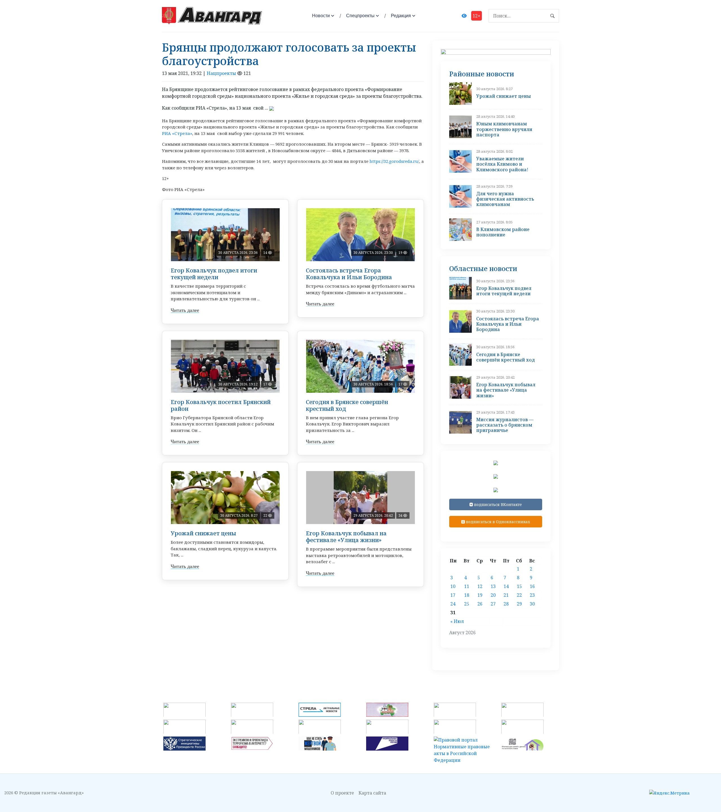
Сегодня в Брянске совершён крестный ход (347, 405)
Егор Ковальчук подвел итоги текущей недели (214, 274)
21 (506, 595)
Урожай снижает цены (203, 533)
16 (532, 586)
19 (479, 595)
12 (479, 586)
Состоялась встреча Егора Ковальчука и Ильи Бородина (349, 274)
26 (479, 604)
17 (452, 595)
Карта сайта (372, 793)
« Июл (457, 621)
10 (452, 586)
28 (506, 604)
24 (452, 604)
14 (506, 586)
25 (466, 604)
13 (493, 586)
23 (532, 595)
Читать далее (185, 310)
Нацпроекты (221, 73)
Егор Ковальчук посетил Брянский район (221, 405)
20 (493, 595)
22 (519, 595)
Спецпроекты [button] (360, 15)
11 (466, 586)
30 (532, 604)
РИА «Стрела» (177, 133)
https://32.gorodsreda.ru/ (394, 161)
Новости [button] (321, 15)
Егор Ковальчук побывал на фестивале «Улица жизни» (346, 536)
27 (493, 604)
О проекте (342, 793)
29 (519, 604)
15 (519, 586)
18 (466, 595)
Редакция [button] (401, 15)
